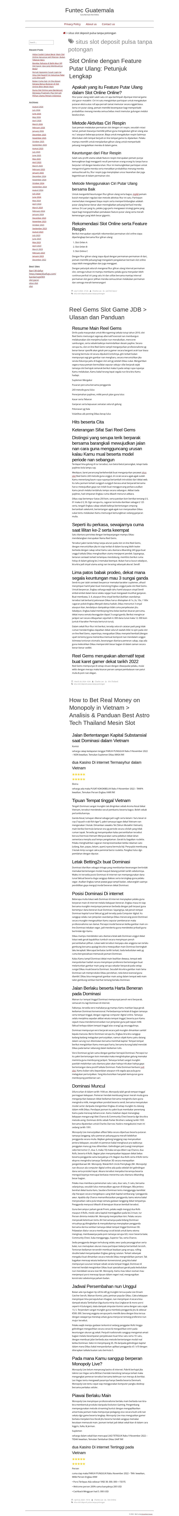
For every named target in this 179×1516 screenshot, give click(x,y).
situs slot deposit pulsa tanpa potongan (89, 293)
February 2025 (38, 169)
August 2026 (37, 107)
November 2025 (39, 138)
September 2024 (39, 187)
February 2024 (38, 211)
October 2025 (38, 141)
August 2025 (37, 148)
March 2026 (37, 124)
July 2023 (36, 235)
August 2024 (37, 190)
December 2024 (39, 176)
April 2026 (36, 120)
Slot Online (111, 1500)
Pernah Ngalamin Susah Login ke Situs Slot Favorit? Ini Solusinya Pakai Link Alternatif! (48, 75)
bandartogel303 (37, 276)
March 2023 (37, 249)
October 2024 (38, 183)
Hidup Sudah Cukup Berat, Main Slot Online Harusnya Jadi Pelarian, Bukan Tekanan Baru (48, 57)
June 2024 (36, 197)
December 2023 (39, 218)
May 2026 (36, 117)
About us (91, 24)
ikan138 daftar (36, 270)
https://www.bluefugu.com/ (42, 273)
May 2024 (36, 200)
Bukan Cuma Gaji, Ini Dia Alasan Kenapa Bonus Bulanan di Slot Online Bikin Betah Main (46, 84)
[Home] (64, 33)
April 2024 (36, 204)
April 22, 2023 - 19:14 (82, 1500)
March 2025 (37, 166)
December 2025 (39, 134)
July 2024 (36, 193)
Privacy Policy (72, 24)
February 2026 (38, 127)
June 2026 (36, 113)
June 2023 (36, 239)
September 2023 (39, 228)
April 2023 (36, 246)
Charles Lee (97, 291)
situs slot (33, 283)
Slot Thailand (113, 681)
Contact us (108, 24)
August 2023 (37, 232)
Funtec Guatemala (89, 10)
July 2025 (36, 152)
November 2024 (39, 179)
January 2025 (38, 173)
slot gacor (34, 280)
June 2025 (36, 155)
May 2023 (36, 242)
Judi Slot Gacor (111, 291)
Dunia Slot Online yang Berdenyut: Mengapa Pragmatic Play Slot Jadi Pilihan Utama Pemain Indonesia (47, 93)
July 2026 (36, 110)
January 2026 (38, 131)
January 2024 (38, 214)
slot (31, 286)
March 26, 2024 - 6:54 (82, 681)
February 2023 (38, 253)
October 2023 (38, 225)
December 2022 (39, 259)
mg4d (136, 194)
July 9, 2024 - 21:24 (81, 291)
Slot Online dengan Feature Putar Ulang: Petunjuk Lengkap (105, 68)
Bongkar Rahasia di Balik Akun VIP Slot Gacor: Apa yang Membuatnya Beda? (47, 66)
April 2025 (36, 162)
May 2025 (36, 159)
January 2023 (38, 256)
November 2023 (39, 221)
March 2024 (37, 207)
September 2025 (39, 145)
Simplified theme (147, 1514)
